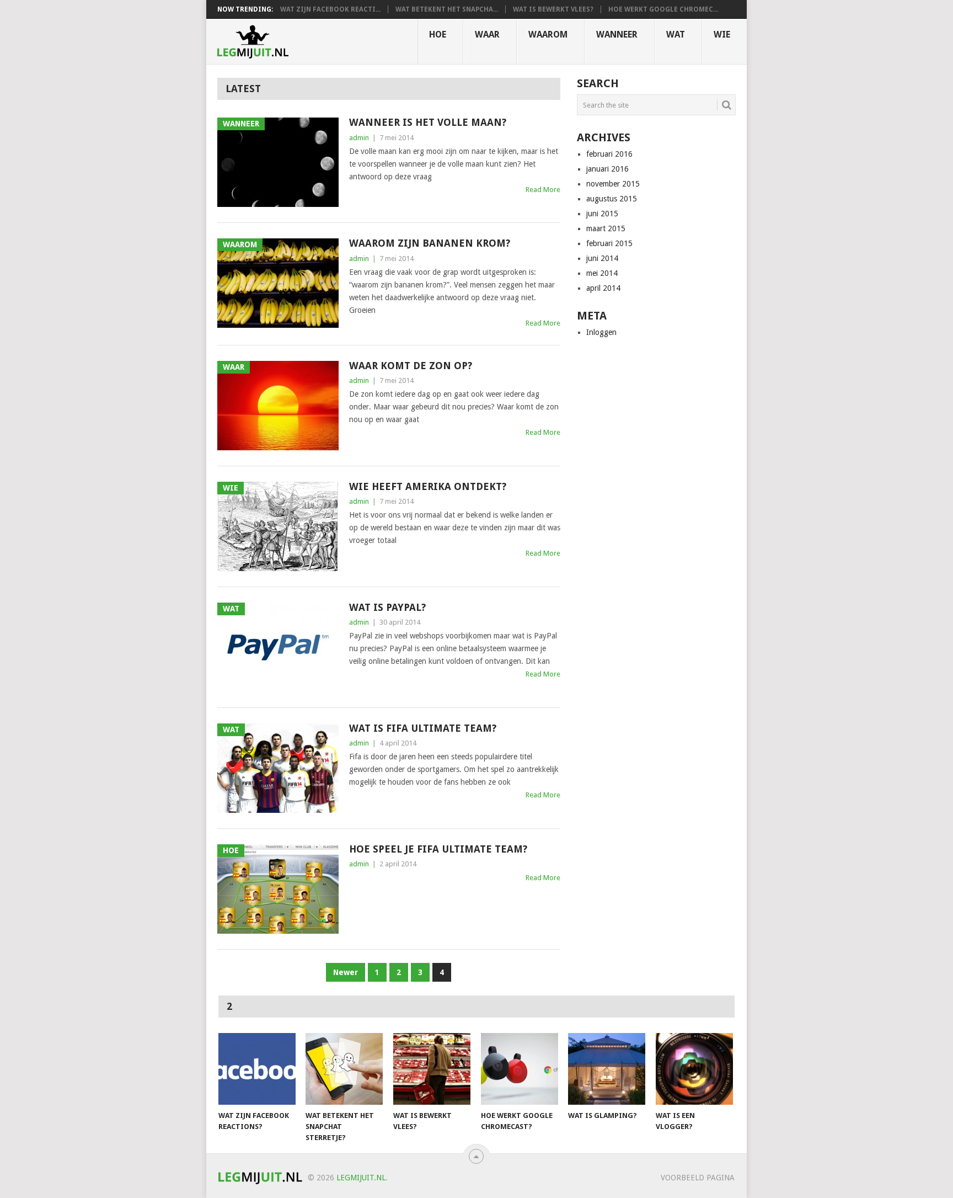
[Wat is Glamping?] (606, 1069)
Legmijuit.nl (361, 1177)
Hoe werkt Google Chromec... (663, 9)
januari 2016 (607, 168)
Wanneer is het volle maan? (427, 122)
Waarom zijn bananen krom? (429, 243)
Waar (487, 34)
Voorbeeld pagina (698, 1177)
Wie (722, 34)
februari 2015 (609, 243)
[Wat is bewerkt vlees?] (431, 1069)
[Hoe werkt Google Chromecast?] (519, 1069)
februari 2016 (609, 154)
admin (359, 138)
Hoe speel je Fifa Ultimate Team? (438, 849)
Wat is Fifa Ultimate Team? (422, 728)
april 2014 (603, 288)
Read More (543, 189)
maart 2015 (605, 228)
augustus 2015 (611, 198)
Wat (675, 34)
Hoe (437, 34)
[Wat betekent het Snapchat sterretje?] (344, 1069)
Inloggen (601, 332)
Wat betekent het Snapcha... (446, 9)
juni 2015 (602, 213)
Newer (345, 972)
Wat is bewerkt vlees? (553, 9)
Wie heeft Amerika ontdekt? (427, 486)
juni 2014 (602, 258)
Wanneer (617, 34)
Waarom (547, 34)
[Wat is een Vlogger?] (694, 1069)
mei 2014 (602, 273)
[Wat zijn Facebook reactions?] (257, 1069)
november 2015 (613, 183)
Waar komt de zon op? (410, 365)
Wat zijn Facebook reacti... (330, 9)
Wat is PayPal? (387, 607)
